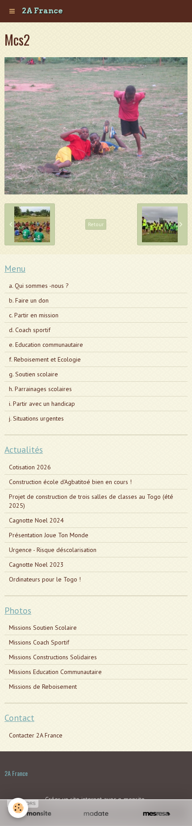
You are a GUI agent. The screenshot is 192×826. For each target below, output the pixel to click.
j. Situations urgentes (36, 418)
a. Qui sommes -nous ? (39, 286)
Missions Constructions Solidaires (53, 657)
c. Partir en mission (33, 315)
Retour (96, 224)
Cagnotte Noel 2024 (36, 520)
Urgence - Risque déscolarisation (52, 550)
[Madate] (95, 814)
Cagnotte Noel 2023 (36, 564)
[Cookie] (18, 808)
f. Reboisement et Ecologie (45, 359)
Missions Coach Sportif (39, 642)
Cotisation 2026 (30, 467)
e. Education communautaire (46, 345)
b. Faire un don (29, 300)
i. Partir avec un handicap (42, 404)
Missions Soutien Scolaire (43, 628)
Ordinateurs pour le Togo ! (45, 579)
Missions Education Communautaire (55, 672)
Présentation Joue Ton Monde (48, 535)
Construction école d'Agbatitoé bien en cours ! (70, 482)
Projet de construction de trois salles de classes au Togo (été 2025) (91, 501)
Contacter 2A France (36, 735)
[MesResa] (156, 814)
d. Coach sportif (29, 330)
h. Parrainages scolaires (40, 389)
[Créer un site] (35, 814)
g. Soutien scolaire (33, 374)
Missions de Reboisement (43, 687)
